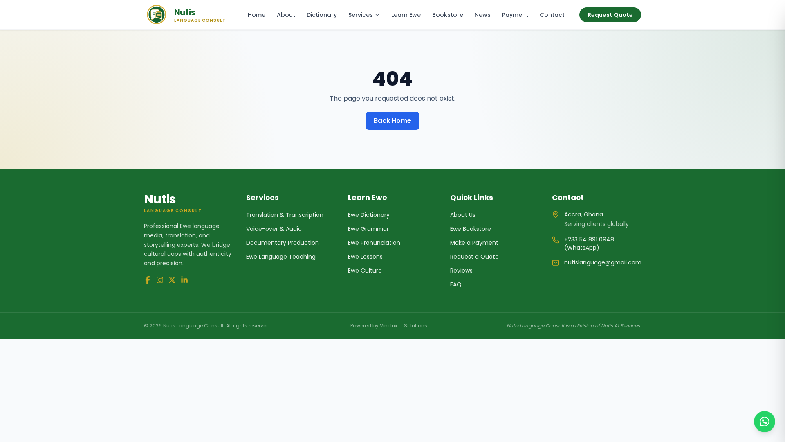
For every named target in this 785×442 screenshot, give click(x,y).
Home (256, 15)
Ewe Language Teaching (281, 257)
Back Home (392, 120)
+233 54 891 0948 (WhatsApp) (589, 243)
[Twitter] (172, 280)
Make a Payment (474, 243)
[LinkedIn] (184, 280)
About (286, 15)
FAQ (456, 284)
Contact (552, 15)
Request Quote (610, 15)
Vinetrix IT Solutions (403, 325)
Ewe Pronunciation (374, 243)
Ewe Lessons (365, 257)
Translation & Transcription (284, 215)
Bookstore (447, 15)
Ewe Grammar (368, 229)
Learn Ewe (406, 15)
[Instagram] (160, 280)
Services (360, 15)
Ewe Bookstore (470, 229)
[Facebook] (147, 280)
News (483, 15)
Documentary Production (282, 243)
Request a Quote (474, 257)
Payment (515, 15)
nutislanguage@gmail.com (602, 262)
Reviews (461, 270)
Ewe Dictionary (369, 215)
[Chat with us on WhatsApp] (764, 421)
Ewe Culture (365, 270)
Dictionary (322, 15)
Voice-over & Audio (274, 229)
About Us (462, 215)
